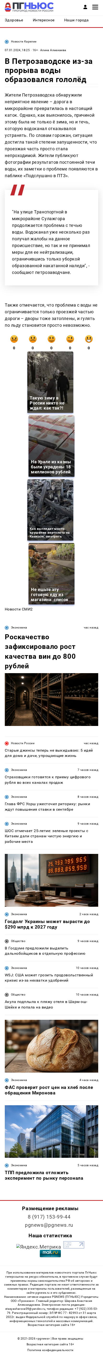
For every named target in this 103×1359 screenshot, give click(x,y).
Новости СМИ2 (19, 609)
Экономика (19, 627)
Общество (18, 941)
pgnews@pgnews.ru (49, 1225)
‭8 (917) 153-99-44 (49, 1217)
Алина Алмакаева (53, 50)
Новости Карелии (23, 41)
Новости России (22, 743)
